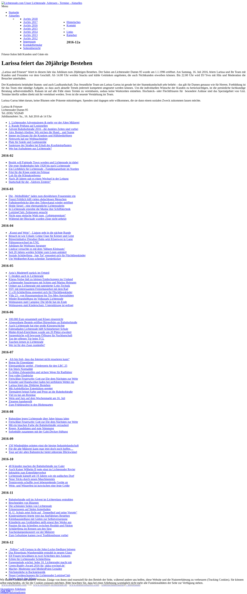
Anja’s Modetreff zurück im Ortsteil (29, 272)
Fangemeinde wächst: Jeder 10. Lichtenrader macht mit (40, 562)
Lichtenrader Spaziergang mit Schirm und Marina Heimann (42, 282)
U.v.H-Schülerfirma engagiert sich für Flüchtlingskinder (40, 292)
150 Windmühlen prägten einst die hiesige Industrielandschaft (44, 445)
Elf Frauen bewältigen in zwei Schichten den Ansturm (39, 555)
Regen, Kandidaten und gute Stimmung (31, 428)
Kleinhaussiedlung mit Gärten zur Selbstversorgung (38, 519)
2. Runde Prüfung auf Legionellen (28, 125)
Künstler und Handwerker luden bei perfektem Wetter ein (41, 381)
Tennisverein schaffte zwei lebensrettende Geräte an (38, 482)
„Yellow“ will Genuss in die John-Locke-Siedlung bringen (42, 549)
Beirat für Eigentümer (21, 362)
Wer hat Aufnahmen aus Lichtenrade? (30, 148)
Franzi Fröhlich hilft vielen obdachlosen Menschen (38, 199)
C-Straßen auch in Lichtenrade (26, 276)
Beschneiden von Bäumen (24, 502)
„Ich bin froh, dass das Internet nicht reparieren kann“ (39, 359)
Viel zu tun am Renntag (22, 394)
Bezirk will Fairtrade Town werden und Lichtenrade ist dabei (43, 162)
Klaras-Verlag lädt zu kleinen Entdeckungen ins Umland (41, 279)
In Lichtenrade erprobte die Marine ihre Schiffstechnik (40, 209)
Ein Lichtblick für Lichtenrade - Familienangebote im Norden (44, 168)
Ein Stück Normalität (21, 368)
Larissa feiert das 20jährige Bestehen (29, 385)
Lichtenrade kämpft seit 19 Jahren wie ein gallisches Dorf (41, 475)
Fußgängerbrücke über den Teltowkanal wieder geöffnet (41, 202)
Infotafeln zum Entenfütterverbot (27, 472)
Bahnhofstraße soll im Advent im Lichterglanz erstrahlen (41, 499)
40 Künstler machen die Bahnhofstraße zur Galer (37, 466)
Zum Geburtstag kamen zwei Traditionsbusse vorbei (38, 535)
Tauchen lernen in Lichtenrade (26, 341)
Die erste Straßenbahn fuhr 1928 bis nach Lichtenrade (39, 165)
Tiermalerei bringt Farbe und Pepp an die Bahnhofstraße (41, 391)
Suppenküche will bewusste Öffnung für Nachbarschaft (40, 335)
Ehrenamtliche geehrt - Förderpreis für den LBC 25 (38, 365)
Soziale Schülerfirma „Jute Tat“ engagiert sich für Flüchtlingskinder (47, 255)
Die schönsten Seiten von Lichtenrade (30, 506)
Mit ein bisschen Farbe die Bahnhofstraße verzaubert (39, 425)
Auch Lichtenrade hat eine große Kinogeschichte (37, 325)
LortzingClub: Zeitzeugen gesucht (28, 212)
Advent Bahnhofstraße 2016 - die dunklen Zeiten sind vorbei (43, 129)
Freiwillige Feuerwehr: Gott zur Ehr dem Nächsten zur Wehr (43, 378)
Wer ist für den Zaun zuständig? (27, 345)
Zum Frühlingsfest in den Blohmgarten (31, 404)
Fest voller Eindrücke (21, 375)
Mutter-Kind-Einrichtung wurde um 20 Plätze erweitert (40, 332)
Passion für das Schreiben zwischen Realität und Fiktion (41, 525)
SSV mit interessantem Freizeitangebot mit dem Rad (38, 289)
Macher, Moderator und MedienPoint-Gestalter (35, 568)
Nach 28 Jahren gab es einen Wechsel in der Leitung (39, 178)
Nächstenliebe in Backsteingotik (27, 572)
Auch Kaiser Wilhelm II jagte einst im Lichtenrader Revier (42, 469)
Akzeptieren (7, 589)
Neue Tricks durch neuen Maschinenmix (32, 479)
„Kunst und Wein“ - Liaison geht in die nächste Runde (40, 232)
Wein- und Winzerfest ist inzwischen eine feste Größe (39, 485)
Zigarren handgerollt (20, 401)
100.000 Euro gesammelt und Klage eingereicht (36, 319)
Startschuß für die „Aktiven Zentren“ (30, 181)
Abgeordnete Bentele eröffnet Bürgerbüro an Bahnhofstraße (43, 322)
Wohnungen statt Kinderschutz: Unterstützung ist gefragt (41, 305)
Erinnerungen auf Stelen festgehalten (30, 509)
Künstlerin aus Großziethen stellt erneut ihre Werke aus (40, 522)
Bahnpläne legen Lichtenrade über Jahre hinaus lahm (39, 418)
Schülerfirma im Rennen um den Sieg (30, 528)
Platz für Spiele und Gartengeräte (27, 142)
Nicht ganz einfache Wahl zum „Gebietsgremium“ (37, 215)
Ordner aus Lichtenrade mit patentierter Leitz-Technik (39, 285)
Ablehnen (20, 589)
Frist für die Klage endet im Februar (29, 172)
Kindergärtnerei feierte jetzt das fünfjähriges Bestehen (39, 515)
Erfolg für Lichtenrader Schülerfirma (29, 559)
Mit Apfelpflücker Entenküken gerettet (31, 388)
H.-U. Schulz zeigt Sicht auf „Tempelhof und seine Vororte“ (43, 512)
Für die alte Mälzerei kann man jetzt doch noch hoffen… (41, 448)
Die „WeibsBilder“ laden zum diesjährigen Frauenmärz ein (42, 196)
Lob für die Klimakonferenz (25, 175)
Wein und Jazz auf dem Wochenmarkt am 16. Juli (37, 398)
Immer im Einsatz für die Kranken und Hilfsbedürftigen (40, 135)
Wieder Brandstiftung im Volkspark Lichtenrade (36, 298)
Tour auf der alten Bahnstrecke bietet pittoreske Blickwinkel (43, 452)
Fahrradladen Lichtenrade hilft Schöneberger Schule (38, 328)
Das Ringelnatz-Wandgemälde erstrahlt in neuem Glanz (40, 552)
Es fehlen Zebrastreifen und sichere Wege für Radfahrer (40, 372)
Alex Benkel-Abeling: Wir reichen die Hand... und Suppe (41, 132)
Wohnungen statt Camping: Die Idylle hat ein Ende (38, 301)
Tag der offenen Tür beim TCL (26, 338)
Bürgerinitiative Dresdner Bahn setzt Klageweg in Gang (41, 239)
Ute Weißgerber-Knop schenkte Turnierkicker (35, 258)
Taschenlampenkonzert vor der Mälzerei (31, 532)
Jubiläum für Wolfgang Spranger (27, 245)
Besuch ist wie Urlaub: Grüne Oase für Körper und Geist (41, 235)
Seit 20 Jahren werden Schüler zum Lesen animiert (38, 252)
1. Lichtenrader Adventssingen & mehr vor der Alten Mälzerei (44, 122)
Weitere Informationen (12, 592)
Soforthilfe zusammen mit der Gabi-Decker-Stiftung (38, 431)
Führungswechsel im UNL (24, 242)
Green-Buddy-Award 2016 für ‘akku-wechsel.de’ (37, 565)
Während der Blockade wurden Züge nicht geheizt (37, 218)
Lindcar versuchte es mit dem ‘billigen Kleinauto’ (37, 248)
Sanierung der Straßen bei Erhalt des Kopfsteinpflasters (40, 145)
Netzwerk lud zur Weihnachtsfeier (28, 138)
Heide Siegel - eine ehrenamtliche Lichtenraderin (36, 205)
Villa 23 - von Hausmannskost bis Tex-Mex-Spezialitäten (41, 295)
